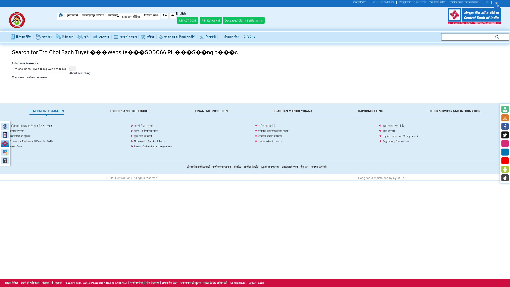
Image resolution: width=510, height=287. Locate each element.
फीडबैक (237, 166)
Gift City (249, 36)
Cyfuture (398, 178)
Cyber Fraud (256, 282)
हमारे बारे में (72, 16)
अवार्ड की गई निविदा (30, 282)
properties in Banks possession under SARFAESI (96, 282)
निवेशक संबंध (151, 16)
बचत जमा (47, 36)
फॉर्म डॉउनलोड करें (222, 166)
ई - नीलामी (56, 282)
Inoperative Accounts (270, 141)
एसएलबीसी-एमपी (290, 166)
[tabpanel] (254, 136)
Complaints (237, 282)
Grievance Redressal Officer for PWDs (31, 141)
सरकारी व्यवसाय (128, 36)
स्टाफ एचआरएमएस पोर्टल (394, 125)
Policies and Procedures (129, 111)
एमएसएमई (104, 36)
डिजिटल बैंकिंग (23, 36)
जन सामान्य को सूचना (190, 282)
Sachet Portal (270, 166)
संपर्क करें (113, 16)
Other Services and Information (455, 111)
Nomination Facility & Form (149, 141)
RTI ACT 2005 (187, 20)
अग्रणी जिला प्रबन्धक (144, 125)
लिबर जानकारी (389, 131)
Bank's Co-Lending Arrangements (153, 146)
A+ (165, 15)
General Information (46, 111)
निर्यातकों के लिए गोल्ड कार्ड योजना (273, 131)
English (181, 14)
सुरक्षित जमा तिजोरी (266, 125)
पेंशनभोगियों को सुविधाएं (20, 136)
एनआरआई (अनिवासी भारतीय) (179, 36)
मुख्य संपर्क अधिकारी (143, 136)
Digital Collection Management (400, 136)
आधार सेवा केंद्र (170, 282)
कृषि (86, 36)
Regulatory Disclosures (396, 141)
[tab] (46, 111)
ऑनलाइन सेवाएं (231, 36)
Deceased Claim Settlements (244, 20)
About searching (79, 73)
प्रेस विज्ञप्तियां (152, 282)
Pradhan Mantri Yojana (293, 111)
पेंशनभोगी (211, 36)
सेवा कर (304, 166)
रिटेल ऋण (67, 36)
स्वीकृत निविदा (11, 282)
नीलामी (45, 282)
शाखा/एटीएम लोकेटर (93, 16)
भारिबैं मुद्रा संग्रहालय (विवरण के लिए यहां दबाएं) (31, 125)
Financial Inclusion (211, 111)
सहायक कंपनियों (319, 166)
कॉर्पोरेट (151, 36)
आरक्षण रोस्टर (16, 146)
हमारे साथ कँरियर (131, 17)
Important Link (370, 111)
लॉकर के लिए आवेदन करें (215, 282)
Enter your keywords (25, 63)
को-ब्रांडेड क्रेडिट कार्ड (198, 166)
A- (172, 15)
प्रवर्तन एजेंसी (136, 282)
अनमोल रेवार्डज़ (251, 166)
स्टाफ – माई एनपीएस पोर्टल (146, 131)
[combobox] (497, 4)
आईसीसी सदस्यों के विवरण (270, 136)
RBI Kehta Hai (211, 20)
